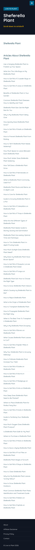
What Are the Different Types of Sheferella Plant (15, 222)
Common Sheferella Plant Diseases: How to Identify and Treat (16, 101)
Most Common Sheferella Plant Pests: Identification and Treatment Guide (17, 492)
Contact (6, 538)
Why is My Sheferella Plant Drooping (17, 326)
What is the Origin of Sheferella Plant (17, 302)
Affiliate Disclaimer (10, 529)
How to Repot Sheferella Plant (15, 298)
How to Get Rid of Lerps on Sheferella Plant (17, 87)
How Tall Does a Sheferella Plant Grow (15, 166)
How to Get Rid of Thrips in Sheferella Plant (17, 214)
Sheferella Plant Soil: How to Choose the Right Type (17, 280)
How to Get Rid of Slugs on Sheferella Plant (17, 465)
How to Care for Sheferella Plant (15, 194)
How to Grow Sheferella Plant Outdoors (14, 484)
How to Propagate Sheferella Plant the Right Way (16, 312)
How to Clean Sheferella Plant (14, 472)
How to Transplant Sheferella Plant (16, 307)
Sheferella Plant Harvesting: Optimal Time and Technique (17, 236)
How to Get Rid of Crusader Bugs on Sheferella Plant (17, 80)
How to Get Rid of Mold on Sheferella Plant (17, 442)
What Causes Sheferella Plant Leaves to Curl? (17, 338)
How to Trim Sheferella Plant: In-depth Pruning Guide (15, 243)
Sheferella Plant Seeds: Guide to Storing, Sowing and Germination (16, 229)
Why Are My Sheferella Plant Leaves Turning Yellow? (17, 477)
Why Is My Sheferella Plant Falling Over (16, 116)
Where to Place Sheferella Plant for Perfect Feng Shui (16, 404)
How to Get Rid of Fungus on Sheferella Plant (14, 272)
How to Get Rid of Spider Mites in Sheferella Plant (16, 346)
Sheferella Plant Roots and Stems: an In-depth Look (17, 188)
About (6, 525)
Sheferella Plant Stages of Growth (16, 460)
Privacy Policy (9, 534)
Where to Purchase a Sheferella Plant (17, 436)
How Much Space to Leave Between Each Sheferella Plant (17, 152)
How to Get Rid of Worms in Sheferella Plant (14, 375)
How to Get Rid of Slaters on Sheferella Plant (14, 499)
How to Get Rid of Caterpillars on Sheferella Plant (16, 207)
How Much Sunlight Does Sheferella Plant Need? (17, 251)
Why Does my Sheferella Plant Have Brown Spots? (17, 258)
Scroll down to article (13, 26)
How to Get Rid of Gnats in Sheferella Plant (17, 411)
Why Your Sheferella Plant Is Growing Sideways (17, 353)
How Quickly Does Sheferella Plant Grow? (16, 123)
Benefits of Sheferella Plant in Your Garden (16, 94)
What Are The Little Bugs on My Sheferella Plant (15, 72)
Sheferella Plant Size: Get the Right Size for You (16, 109)
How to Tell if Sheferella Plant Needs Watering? (17, 145)
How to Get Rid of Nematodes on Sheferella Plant (16, 174)
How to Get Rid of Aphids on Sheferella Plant (14, 506)
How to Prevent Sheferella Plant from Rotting (17, 137)
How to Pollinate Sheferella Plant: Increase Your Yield (16, 360)
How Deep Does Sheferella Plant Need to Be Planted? (15, 396)
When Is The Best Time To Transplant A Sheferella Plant (17, 319)
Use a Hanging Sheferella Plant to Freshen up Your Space (16, 65)
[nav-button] (32, 3)
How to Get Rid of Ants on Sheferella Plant (17, 389)
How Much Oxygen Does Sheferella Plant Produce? (16, 425)
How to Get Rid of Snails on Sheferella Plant (18, 130)
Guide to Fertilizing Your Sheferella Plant (16, 418)
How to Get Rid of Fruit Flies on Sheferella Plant (15, 453)
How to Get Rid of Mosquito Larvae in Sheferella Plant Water (17, 265)
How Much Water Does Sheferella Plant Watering (16, 159)
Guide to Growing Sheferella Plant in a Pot (17, 200)
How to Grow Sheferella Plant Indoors (17, 286)
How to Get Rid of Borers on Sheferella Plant (14, 331)
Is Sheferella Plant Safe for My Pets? (17, 432)
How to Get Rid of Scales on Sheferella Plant (14, 367)
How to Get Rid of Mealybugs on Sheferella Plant (16, 382)
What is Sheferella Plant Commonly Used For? (16, 181)
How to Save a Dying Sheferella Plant (17, 448)
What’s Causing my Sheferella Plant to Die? (18, 291)
